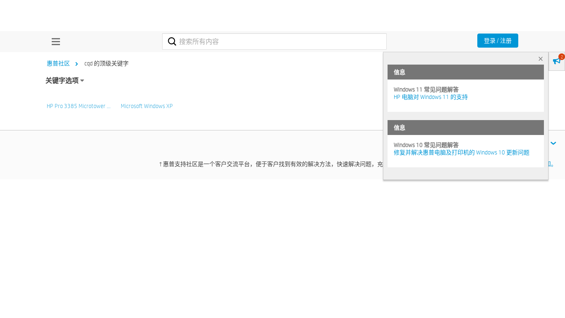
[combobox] (274, 41)
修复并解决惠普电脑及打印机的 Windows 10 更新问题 (461, 152)
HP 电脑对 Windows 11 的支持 (431, 97)
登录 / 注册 (498, 40)
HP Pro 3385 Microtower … (78, 106)
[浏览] (54, 41)
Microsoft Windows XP (147, 106)
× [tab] (540, 58)
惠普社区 (58, 63)
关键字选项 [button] (62, 80)
